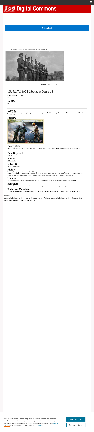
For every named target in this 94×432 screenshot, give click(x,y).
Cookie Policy (39, 425)
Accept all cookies (75, 419)
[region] (47, 422)
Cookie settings (76, 425)
